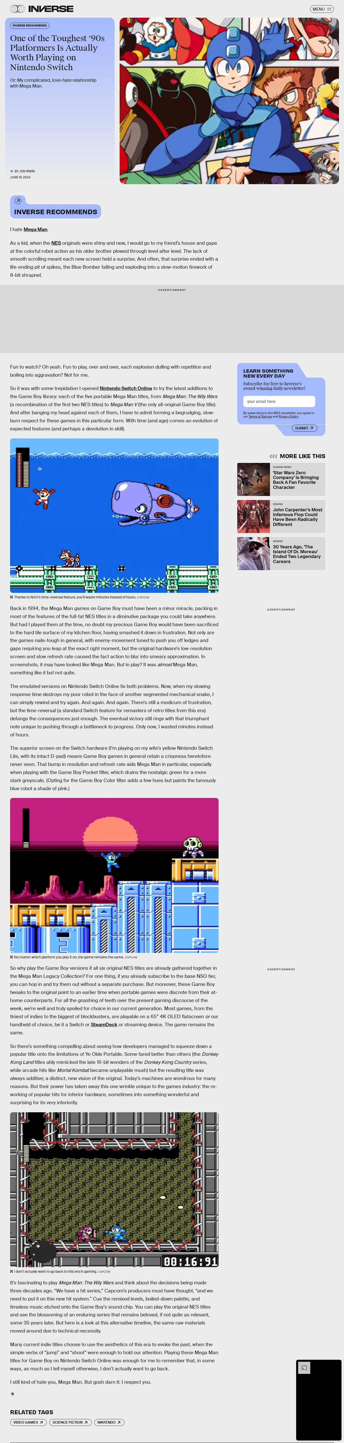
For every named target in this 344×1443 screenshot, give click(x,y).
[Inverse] (51, 9)
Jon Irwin (27, 171)
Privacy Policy (288, 416)
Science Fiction (68, 1422)
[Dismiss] (336, 1364)
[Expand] (302, 1364)
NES (56, 243)
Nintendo (106, 1422)
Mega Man (35, 229)
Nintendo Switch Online (126, 388)
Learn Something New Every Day (268, 372)
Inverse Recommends (55, 211)
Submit (301, 428)
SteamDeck (104, 1024)
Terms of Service (260, 416)
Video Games (25, 1422)
